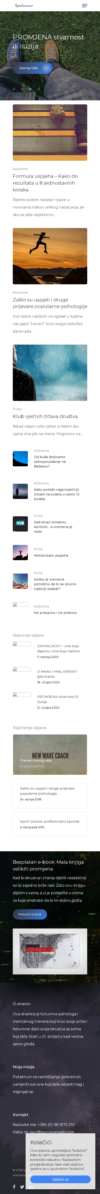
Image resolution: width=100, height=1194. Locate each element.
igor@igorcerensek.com (52, 1132)
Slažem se (60, 1179)
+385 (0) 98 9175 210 (56, 1124)
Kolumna (20, 169)
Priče (17, 409)
